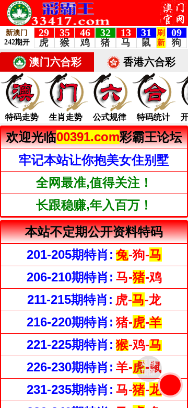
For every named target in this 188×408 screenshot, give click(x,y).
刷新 (170, 385)
